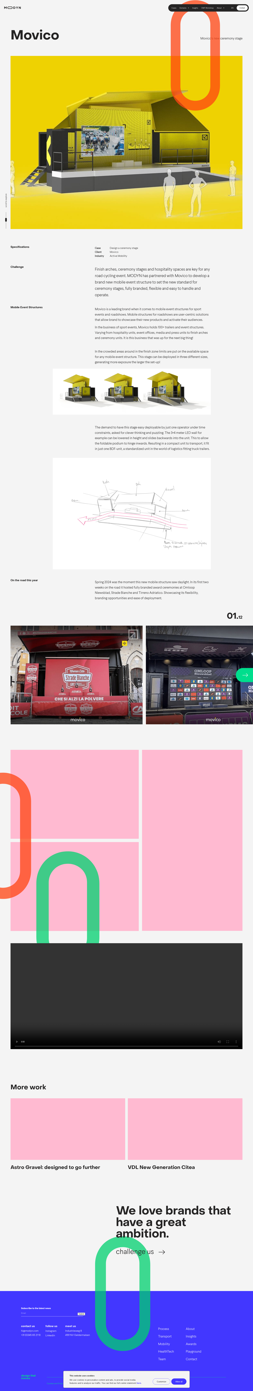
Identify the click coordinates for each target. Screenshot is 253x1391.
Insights (191, 1336)
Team (162, 1359)
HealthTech (166, 1351)
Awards (191, 1344)
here (139, 1383)
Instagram (50, 1330)
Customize (161, 1381)
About (190, 1329)
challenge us (135, 1251)
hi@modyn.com (29, 1330)
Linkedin (50, 1335)
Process (163, 1329)
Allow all (178, 1381)
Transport (165, 1336)
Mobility (164, 1344)
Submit (81, 1314)
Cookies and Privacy (55, 1383)
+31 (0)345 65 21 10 (31, 1334)
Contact (242, 8)
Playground (193, 1351)
